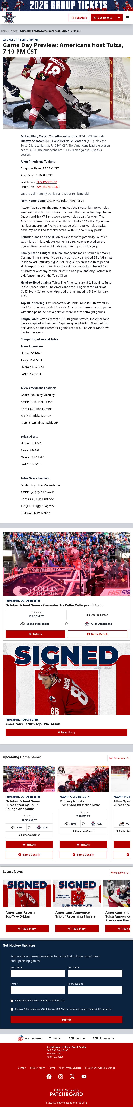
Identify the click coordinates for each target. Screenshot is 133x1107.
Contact (22, 1067)
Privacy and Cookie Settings (100, 1067)
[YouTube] (84, 1076)
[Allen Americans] (9, 18)
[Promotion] (66, 5)
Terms (51, 1067)
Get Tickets (105, 17)
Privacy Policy (37, 1067)
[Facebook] (49, 1076)
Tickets (37, 634)
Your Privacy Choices (70, 1067)
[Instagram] (60, 1076)
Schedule (81, 17)
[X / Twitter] (72, 1076)
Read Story (68, 732)
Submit (66, 1019)
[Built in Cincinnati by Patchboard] (66, 1092)
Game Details (99, 634)
